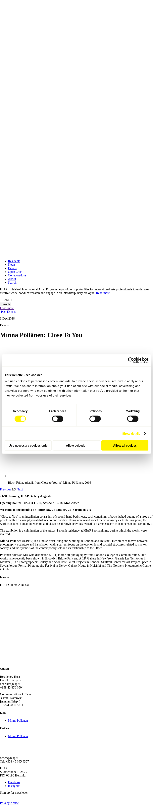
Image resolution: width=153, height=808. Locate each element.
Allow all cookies (125, 445)
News (11, 264)
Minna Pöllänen (18, 736)
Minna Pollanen (18, 720)
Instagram (14, 785)
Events (12, 268)
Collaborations (17, 275)
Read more (103, 293)
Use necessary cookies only (28, 445)
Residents (14, 261)
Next (20, 489)
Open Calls (15, 271)
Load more (7, 308)
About (12, 279)
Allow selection (76, 445)
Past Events (8, 311)
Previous (5, 489)
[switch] (57, 418)
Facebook (14, 782)
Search (12, 282)
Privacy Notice (9, 803)
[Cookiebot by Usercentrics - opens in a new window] (131, 360)
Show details (131, 433)
